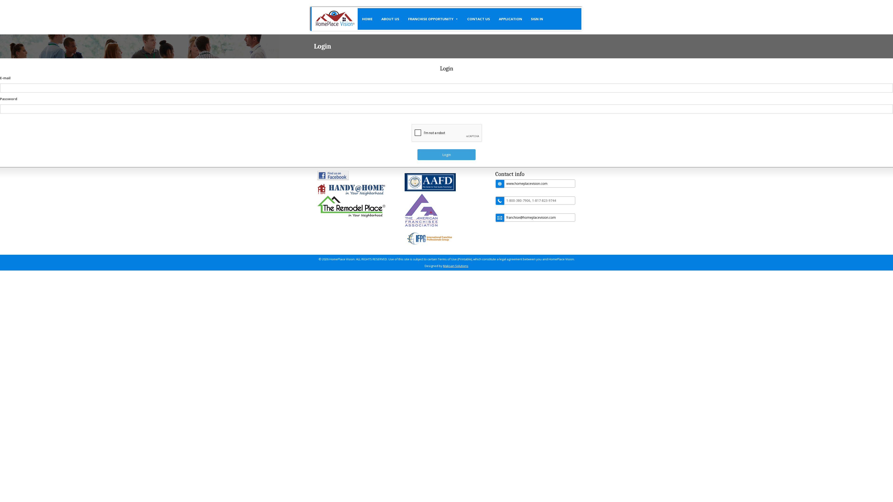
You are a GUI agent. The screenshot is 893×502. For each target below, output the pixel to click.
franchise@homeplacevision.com (531, 217)
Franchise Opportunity (430, 19)
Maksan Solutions (455, 266)
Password (8, 98)
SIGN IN (537, 19)
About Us (390, 19)
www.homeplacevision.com (526, 183)
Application (510, 19)
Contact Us (478, 19)
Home (367, 19)
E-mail (5, 78)
